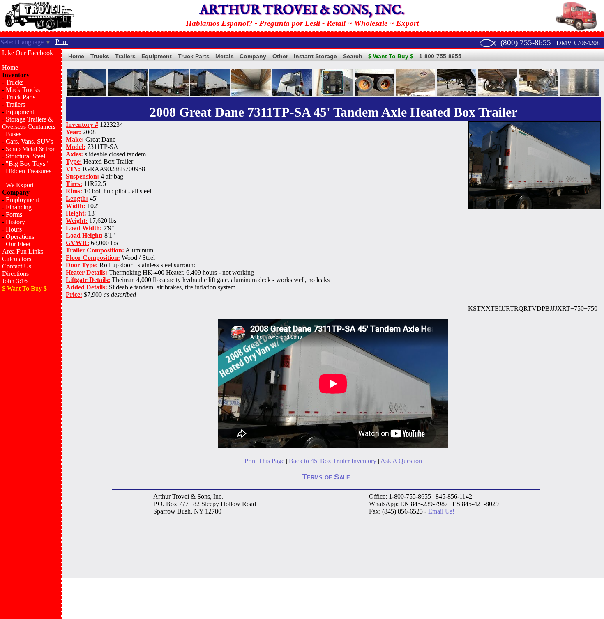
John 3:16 (15, 280)
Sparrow (164, 511)
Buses (13, 134)
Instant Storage (315, 56)
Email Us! (441, 511)
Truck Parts (20, 97)
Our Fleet (18, 244)
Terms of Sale (326, 476)
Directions (15, 273)
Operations (20, 236)
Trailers (15, 104)
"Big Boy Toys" (27, 163)
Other (280, 56)
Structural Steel (25, 156)
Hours (14, 229)
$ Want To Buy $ (390, 56)
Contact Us (16, 266)
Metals (224, 56)
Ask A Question (401, 460)
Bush (184, 511)
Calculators (16, 258)
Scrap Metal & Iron (31, 148)
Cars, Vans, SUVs (29, 141)
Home (10, 67)
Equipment (20, 111)
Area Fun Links (22, 251)
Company (253, 56)
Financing (19, 207)
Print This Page (264, 460)
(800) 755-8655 (525, 42)
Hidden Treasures (28, 170)
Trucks (14, 82)
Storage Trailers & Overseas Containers (28, 123)
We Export (20, 184)
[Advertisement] (31, 429)
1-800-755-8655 (440, 56)
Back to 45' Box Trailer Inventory (332, 460)
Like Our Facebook (27, 52)
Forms (14, 214)
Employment (22, 199)
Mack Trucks (23, 89)
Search (352, 56)
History (15, 221)
